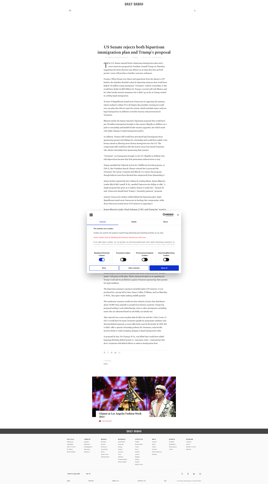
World (104, 439)
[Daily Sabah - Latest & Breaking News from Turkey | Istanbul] (134, 4)
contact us (141, 481)
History (137, 459)
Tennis (171, 449)
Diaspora (87, 452)
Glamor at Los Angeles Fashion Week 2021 (120, 415)
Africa (102, 452)
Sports (172, 439)
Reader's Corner (191, 447)
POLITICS (70, 439)
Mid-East (103, 442)
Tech (119, 454)
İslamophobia (105, 457)
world (106, 364)
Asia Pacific (104, 449)
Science (137, 454)
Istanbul (86, 442)
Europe (103, 444)
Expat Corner (139, 464)
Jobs (68, 481)
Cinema (154, 442)
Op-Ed (188, 444)
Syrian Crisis (104, 454)
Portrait (154, 449)
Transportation (122, 459)
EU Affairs (70, 449)
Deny (104, 268)
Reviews (154, 454)
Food (136, 449)
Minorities (87, 449)
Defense (120, 457)
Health (137, 442)
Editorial (188, 449)
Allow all (164, 268)
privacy (91, 481)
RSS (165, 481)
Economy (121, 444)
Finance (120, 449)
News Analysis (71, 452)
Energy (120, 447)
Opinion (189, 439)
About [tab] (165, 222)
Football (171, 442)
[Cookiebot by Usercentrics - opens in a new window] (164, 214)
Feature (137, 462)
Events (154, 447)
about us (115, 481)
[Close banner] (178, 215)
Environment (138, 444)
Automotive (121, 442)
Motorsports (173, 447)
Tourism (120, 452)
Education (87, 444)
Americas (104, 447)
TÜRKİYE (87, 439)
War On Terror (71, 447)
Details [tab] (134, 222)
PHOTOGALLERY (107, 421)
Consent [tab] (102, 222)
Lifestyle (139, 439)
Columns (188, 442)
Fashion (137, 452)
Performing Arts (157, 452)
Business (122, 439)
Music (153, 444)
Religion (137, 457)
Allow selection (134, 268)
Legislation (70, 444)
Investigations (88, 447)
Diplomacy (70, 442)
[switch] (123, 259)
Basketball (172, 444)
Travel (137, 447)
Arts (154, 439)
